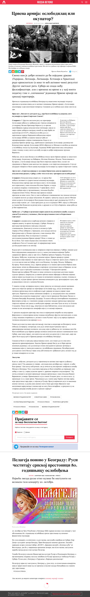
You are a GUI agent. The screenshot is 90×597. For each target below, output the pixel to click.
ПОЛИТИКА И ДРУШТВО (60, 402)
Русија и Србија (20, 407)
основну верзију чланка (54, 578)
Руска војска (34, 407)
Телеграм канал (46, 447)
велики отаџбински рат (22, 397)
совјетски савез (40, 397)
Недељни (19, 432)
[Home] (4, 2)
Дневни (28, 432)
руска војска (55, 397)
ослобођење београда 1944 (24, 402)
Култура (31, 475)
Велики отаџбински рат (51, 407)
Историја (29, 23)
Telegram (74, 71)
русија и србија (44, 402)
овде (39, 320)
